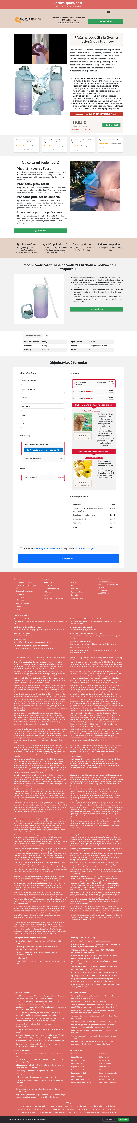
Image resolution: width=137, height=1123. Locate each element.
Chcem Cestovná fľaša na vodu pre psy (95, 404)
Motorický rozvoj (26, 1106)
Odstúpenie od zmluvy (24, 591)
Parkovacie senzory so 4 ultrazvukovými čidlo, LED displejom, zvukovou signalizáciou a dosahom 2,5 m (94, 956)
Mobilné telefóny (111, 1106)
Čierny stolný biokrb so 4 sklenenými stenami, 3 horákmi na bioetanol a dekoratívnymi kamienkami (93, 1011)
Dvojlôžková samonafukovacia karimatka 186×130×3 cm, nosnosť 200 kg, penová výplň (96, 985)
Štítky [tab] (47, 336)
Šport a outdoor (77, 592)
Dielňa (46, 595)
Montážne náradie (96, 1106)
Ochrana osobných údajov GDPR (26, 586)
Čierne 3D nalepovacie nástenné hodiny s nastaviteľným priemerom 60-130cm (37, 953)
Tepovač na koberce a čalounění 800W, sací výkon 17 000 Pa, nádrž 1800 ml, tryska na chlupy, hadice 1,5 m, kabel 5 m (94, 1006)
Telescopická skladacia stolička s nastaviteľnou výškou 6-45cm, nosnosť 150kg (95, 1017)
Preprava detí (104, 1067)
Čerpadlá (74, 1054)
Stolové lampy (76, 1057)
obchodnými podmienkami (47, 548)
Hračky (74, 582)
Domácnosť (48, 582)
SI (118, 12)
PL (111, 12)
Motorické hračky (40, 1106)
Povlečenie (75, 589)
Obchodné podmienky (24, 582)
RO (121, 12)
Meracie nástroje (98, 1109)
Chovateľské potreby (51, 589)
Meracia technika (83, 1109)
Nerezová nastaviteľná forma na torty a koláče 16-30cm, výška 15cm (39, 942)
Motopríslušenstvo (56, 1106)
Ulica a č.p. (25, 406)
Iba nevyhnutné (110, 1119)
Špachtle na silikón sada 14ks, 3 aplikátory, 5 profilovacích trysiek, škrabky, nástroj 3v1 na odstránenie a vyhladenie (40, 997)
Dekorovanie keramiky (28, 1112)
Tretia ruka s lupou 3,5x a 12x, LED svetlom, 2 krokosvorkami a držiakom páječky (39, 1060)
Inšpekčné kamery (45, 1112)
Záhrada (74, 595)
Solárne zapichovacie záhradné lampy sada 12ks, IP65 (36, 1077)
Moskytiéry (69, 1106)
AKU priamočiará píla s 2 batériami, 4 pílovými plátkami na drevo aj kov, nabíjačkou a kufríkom (40, 1066)
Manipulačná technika (92, 1112)
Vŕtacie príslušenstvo (107, 1079)
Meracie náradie (60, 1112)
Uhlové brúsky (104, 1057)
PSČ (22, 424)
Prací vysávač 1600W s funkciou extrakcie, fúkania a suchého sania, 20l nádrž (94, 962)
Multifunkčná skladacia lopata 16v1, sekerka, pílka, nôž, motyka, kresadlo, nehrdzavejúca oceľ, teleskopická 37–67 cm (40, 1019)
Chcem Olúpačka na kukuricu (94, 451)
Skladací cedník (21, 958)
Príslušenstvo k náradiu (108, 1083)
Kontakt (19, 606)
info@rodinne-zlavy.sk (68, 22)
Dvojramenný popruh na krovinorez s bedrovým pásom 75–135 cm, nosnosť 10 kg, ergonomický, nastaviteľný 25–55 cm (95, 980)
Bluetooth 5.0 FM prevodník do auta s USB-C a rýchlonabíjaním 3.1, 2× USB (39, 1055)
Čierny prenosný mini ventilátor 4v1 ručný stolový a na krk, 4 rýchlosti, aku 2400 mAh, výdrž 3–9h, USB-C (38, 1045)
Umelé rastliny (104, 1060)
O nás (18, 609)
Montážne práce (81, 1106)
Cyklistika (47, 592)
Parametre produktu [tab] (33, 336)
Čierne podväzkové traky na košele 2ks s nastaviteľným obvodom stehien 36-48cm (40, 1090)
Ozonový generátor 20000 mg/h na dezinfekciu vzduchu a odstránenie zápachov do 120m (37, 948)
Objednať (107, 21)
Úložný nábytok (105, 1070)
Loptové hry (56, 1109)
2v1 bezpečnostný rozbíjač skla (27, 1074)
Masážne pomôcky (75, 1112)
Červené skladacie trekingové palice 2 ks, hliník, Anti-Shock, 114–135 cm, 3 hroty (95, 1037)
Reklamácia (20, 594)
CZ (105, 12)
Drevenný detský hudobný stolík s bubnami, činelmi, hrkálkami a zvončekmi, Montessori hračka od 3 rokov (95, 945)
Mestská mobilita (69, 1109)
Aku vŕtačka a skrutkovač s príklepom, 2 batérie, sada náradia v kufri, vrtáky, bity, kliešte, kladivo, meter (39, 1002)
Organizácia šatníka (78, 1067)
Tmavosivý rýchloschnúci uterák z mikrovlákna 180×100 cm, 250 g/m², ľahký (40, 1030)
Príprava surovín (77, 1063)
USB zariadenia (105, 1063)
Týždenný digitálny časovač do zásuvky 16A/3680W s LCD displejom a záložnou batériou (92, 951)
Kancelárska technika (79, 1073)
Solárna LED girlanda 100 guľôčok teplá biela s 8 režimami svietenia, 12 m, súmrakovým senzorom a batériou (93, 1026)
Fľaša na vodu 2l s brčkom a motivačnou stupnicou (90, 941)
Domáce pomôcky (78, 1070)
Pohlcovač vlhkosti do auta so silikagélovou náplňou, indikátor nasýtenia (95, 1031)
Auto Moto (48, 585)
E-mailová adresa (28, 389)
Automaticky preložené (22, 150)
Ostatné (74, 585)
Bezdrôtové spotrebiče (80, 1079)
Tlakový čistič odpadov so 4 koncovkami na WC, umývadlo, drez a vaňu (40, 962)
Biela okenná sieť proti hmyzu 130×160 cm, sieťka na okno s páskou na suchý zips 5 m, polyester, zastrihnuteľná (93, 1042)
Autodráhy (103, 1054)
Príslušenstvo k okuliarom (81, 1083)
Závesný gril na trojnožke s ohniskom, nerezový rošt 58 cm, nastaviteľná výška (38, 1025)
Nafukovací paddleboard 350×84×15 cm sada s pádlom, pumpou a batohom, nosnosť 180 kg (41, 1008)
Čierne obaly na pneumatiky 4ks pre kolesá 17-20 (34, 1071)
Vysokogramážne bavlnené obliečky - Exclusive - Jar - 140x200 (94, 975)
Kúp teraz (42, 230)
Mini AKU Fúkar (21, 1086)
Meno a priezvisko (28, 380)
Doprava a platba (22, 603)
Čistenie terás (104, 1076)
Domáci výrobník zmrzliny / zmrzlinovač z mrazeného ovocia (94, 972)
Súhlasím (123, 1119)
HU (115, 12)
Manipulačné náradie (109, 1112)
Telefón (24, 398)
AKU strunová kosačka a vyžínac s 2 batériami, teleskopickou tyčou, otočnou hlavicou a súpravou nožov (94, 968)
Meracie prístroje (113, 1109)
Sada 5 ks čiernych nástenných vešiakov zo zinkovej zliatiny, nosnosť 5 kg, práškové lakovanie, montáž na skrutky (38, 1014)
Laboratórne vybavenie (108, 1073)
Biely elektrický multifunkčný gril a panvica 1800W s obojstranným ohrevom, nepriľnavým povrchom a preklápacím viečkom (41, 1096)
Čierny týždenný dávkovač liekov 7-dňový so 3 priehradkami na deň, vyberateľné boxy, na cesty (95, 997)
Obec (23, 415)
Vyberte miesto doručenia (43, 450)
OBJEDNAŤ (68, 558)
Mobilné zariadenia (24, 1109)
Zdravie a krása (77, 598)
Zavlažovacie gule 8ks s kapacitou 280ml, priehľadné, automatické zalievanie (40, 1081)
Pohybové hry (76, 1076)
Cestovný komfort (78, 1060)
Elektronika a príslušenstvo (54, 598)
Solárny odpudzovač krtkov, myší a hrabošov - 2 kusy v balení (94, 1021)
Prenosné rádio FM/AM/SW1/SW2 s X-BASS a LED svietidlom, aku (40, 1041)
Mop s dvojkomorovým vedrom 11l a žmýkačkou (89, 1001)
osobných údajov (86, 548)
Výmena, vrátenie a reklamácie (23, 598)
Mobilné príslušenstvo (41, 1109)
